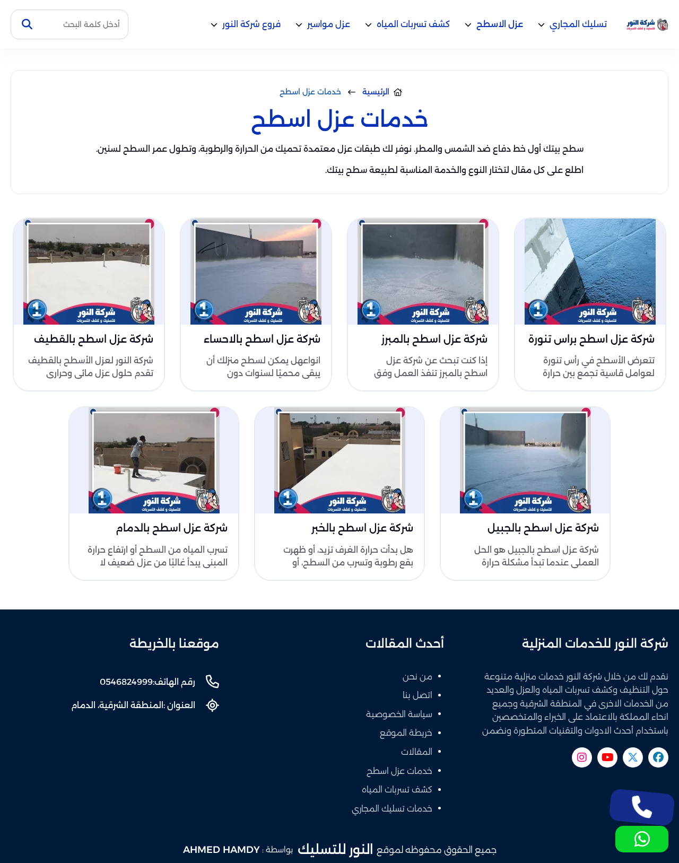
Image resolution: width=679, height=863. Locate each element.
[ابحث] (27, 24)
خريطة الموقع (406, 733)
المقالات (416, 752)
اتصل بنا (417, 695)
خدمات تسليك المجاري (392, 809)
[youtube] (607, 757)
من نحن (417, 677)
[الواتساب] (641, 839)
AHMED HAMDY (221, 850)
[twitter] (633, 757)
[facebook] (658, 757)
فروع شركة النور (251, 24)
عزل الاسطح (499, 24)
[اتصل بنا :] (641, 807)
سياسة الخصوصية (399, 714)
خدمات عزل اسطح (399, 771)
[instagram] (582, 757)
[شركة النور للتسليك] (647, 24)
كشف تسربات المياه (413, 24)
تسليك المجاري (578, 24)
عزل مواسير (328, 24)
